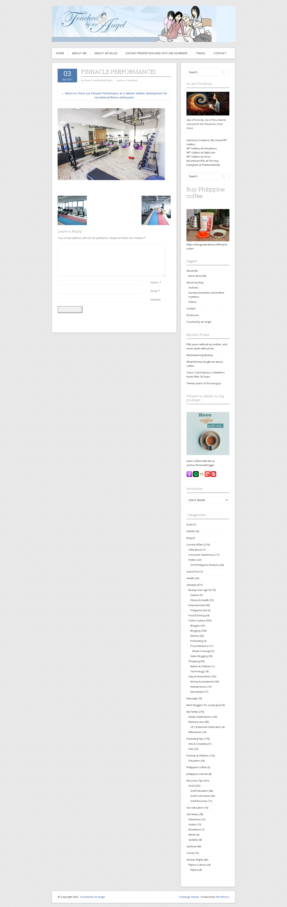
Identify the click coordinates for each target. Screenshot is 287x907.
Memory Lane (196, 722)
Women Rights (194, 859)
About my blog (105, 53)
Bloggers (195, 625)
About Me (79, 53)
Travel (201, 53)
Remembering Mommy (199, 355)
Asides (192, 824)
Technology (197, 671)
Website (156, 299)
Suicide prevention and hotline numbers (156, 53)
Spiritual (191, 846)
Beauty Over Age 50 (199, 590)
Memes (194, 635)
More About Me (197, 276)
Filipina (194, 870)
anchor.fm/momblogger (200, 465)
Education (194, 760)
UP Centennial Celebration (205, 727)
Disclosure (192, 315)
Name (154, 282)
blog (189, 538)
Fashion (194, 595)
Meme (192, 834)
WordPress (222, 897)
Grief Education (199, 790)
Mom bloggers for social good (203, 705)
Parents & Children (197, 755)
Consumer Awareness (201, 554)
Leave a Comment (127, 80)
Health (190, 578)
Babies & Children (200, 666)
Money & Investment (202, 681)
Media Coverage (201, 651)
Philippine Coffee (196, 767)
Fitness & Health (199, 600)
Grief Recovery (198, 801)
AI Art (189, 524)
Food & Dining (196, 615)
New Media (196, 691)
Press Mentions (199, 646)
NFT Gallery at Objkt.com (200, 152)
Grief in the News (200, 796)
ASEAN (190, 531)
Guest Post (193, 571)
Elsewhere (194, 829)
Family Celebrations (199, 717)
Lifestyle (191, 585)
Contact (220, 53)
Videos (192, 302)
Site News (192, 814)
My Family (192, 711)
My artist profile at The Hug (202, 160)
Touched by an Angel (198, 322)
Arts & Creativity (197, 744)
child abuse (195, 549)
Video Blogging (199, 656)
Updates (193, 839)
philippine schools (197, 774)
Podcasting (196, 641)
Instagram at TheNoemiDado (203, 165)
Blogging (195, 630)
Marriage (191, 698)
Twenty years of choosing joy (203, 383)
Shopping (194, 661)
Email (154, 291)
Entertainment (196, 605)
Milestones (194, 732)
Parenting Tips (194, 738)
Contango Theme (189, 897)
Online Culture (196, 620)
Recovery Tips (194, 780)
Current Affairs (195, 544)
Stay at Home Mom (199, 676)
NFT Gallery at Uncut (198, 156)
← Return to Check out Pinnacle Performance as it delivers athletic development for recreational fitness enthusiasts (114, 95)
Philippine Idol (198, 610)
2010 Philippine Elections (204, 565)
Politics (192, 560)
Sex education (194, 807)
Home (60, 53)
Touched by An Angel (92, 897)
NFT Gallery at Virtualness (201, 148)
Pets (191, 749)
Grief (191, 785)
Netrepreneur (198, 686)
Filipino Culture (197, 864)
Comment (151, 246)
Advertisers (195, 819)
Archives (193, 287)
